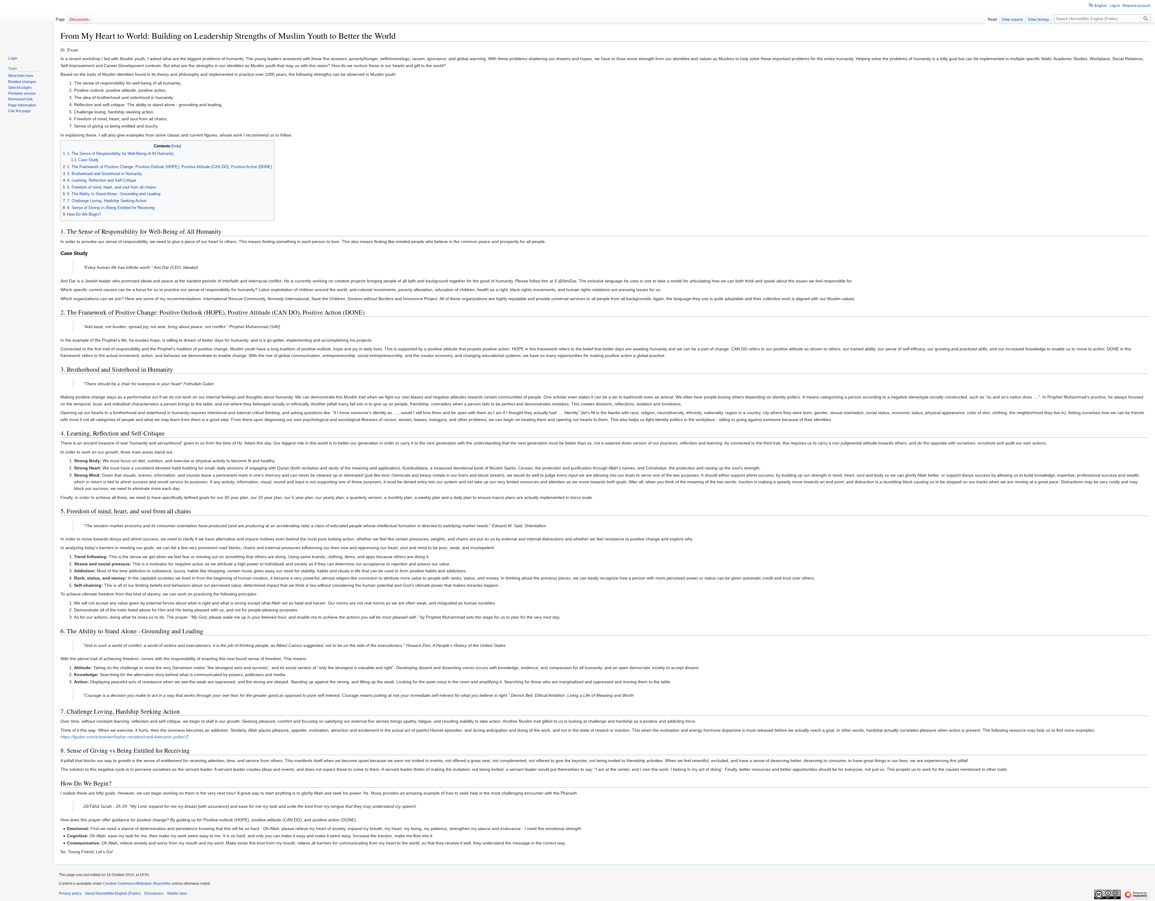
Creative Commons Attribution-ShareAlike (137, 883)
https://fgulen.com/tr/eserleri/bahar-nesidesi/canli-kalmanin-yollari (122, 736)
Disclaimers (154, 893)
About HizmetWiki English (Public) (113, 893)
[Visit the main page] (26, 24)
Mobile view (177, 893)
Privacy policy (70, 893)
